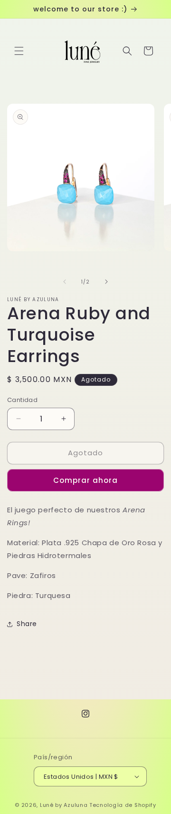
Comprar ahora (85, 480)
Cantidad (22, 399)
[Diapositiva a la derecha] (106, 281)
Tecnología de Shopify (122, 805)
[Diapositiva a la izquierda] (64, 281)
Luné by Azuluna (64, 805)
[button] (19, 50)
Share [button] (27, 623)
